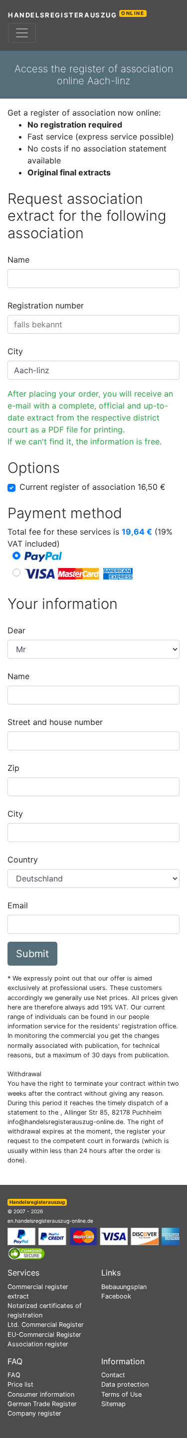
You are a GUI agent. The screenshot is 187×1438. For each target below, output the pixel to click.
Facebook (116, 1296)
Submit (32, 954)
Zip (13, 768)
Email (17, 905)
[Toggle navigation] (22, 33)
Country (22, 859)
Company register (34, 1413)
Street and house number (55, 722)
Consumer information (40, 1394)
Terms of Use (121, 1394)
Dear (16, 630)
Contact (113, 1375)
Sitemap (113, 1404)
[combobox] (93, 278)
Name (18, 260)
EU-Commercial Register (44, 1334)
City (15, 351)
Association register (37, 1344)
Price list (20, 1384)
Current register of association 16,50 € (92, 487)
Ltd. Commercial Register (45, 1324)
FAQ (13, 1375)
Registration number (45, 305)
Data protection (125, 1384)
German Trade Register (42, 1404)
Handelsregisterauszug (76, 14)
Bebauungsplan (124, 1287)
